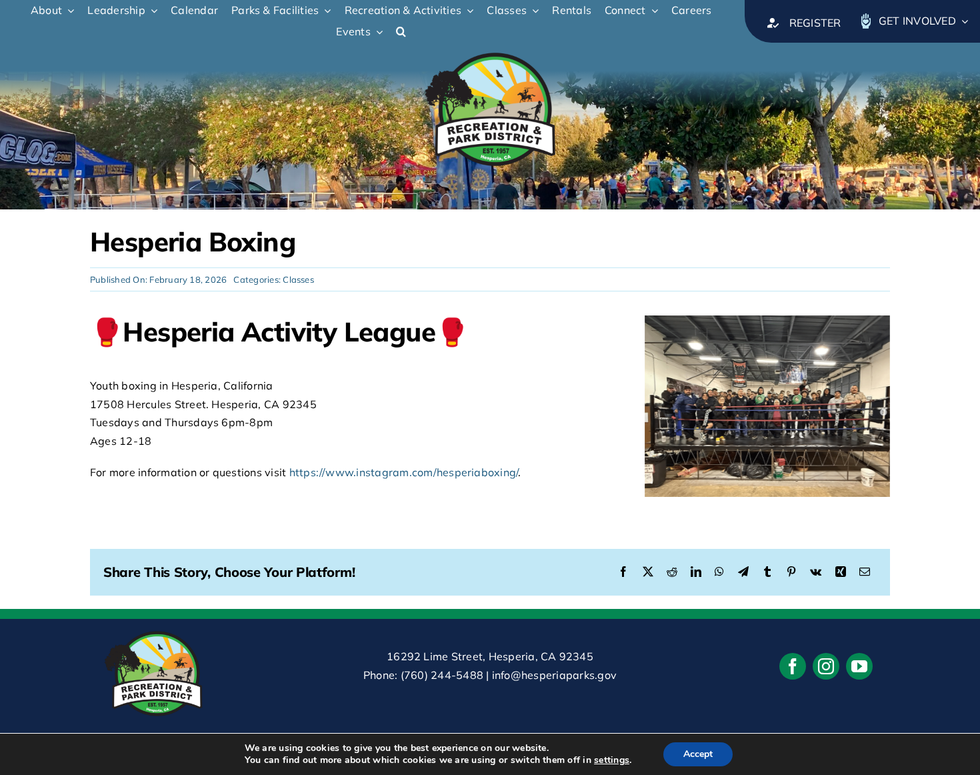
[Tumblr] (767, 572)
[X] (648, 572)
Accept (698, 754)
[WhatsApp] (719, 572)
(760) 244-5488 (442, 675)
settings (611, 760)
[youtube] (859, 666)
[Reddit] (672, 572)
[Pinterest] (791, 572)
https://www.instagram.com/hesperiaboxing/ (404, 472)
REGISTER (815, 22)
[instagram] (826, 666)
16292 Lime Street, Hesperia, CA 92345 (490, 656)
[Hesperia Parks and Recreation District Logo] (490, 48)
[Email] (865, 572)
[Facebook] (623, 572)
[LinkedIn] (696, 572)
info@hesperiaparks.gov (554, 675)
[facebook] (792, 666)
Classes (298, 279)
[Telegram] (743, 572)
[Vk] (815, 572)
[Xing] (841, 572)
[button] (407, 32)
